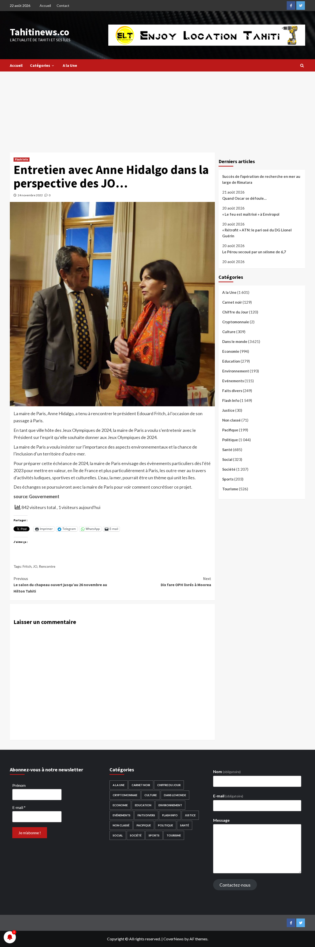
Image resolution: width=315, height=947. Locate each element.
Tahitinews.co (39, 32)
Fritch (27, 566)
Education (231, 361)
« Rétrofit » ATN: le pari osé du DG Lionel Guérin (257, 233)
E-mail (19, 807)
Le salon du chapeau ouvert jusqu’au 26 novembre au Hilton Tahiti (60, 585)
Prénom (19, 785)
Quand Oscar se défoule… (244, 198)
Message (221, 820)
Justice (228, 410)
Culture (229, 331)
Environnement (235, 371)
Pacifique (230, 430)
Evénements (233, 381)
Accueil (45, 5)
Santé (227, 449)
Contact (63, 5)
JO (35, 566)
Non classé (231, 420)
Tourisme (230, 489)
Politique (230, 440)
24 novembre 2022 (30, 195)
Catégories (40, 65)
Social (227, 459)
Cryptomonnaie (235, 322)
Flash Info (21, 159)
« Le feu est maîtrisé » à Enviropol (250, 214)
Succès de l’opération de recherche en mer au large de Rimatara (261, 179)
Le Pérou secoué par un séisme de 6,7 (254, 251)
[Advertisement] (157, 108)
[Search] (302, 65)
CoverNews (173, 938)
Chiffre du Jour (235, 312)
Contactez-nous (235, 885)
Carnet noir (232, 302)
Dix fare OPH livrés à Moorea (186, 581)
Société (229, 469)
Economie (230, 351)
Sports (228, 479)
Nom (227, 771)
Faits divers (232, 390)
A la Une (70, 65)
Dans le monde (234, 341)
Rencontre (47, 566)
